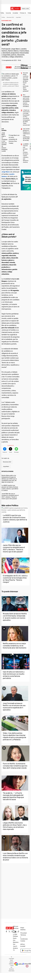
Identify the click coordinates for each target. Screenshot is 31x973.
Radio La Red (25, 8)
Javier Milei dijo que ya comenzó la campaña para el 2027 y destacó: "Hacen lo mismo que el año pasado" (10, 496)
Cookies (22, 941)
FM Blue (15, 936)
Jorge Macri (18, 17)
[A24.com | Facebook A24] (6, 931)
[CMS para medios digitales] (27, 963)
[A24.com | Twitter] (9, 931)
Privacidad (23, 933)
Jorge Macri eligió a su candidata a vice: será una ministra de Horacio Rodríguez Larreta (4, 142)
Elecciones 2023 (10, 17)
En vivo (17, 8)
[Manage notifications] (27, 966)
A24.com (15, 926)
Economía (8, 13)
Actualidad (15, 13)
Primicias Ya (23, 13)
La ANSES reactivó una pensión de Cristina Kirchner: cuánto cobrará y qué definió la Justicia (10, 488)
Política (2, 13)
